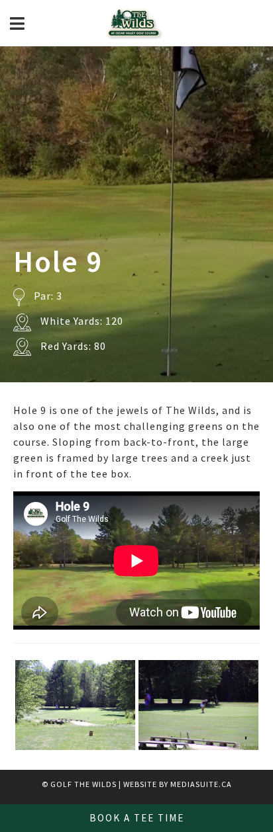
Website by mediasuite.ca (177, 784)
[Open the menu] (17, 23)
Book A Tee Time (136, 817)
